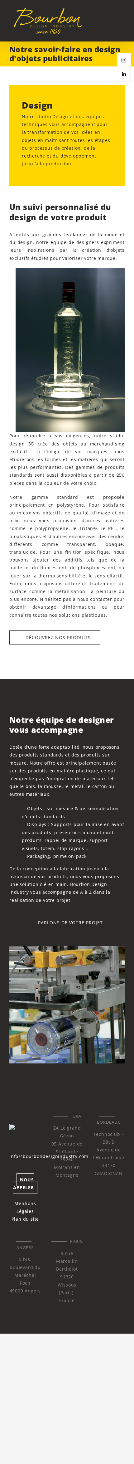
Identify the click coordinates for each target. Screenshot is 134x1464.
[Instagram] (124, 60)
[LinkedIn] (124, 74)
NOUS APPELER (23, 1183)
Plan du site (25, 1219)
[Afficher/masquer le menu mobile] (122, 20)
